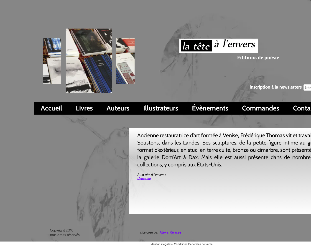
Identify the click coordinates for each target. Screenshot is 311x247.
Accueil (51, 108)
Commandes (260, 108)
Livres (84, 108)
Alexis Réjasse (170, 232)
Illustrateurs (160, 108)
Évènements (210, 108)
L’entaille (144, 178)
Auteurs (118, 108)
